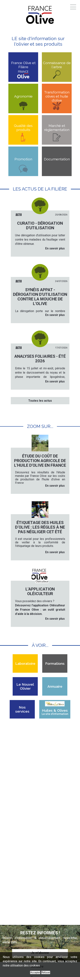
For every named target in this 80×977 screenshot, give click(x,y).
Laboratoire (25, 663)
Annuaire (54, 686)
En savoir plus (55, 248)
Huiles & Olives (55, 711)
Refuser (45, 972)
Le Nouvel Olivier (25, 686)
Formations (55, 663)
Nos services (22, 709)
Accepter (35, 972)
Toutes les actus (40, 400)
